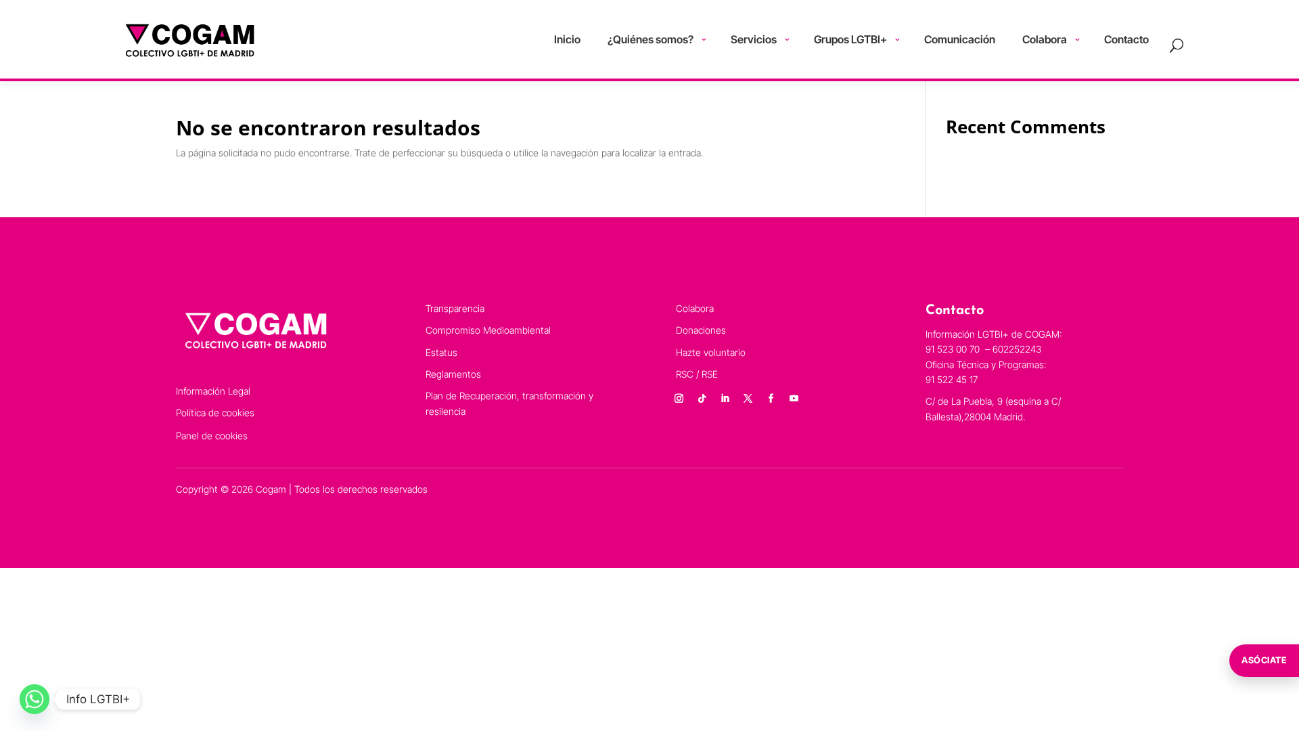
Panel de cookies (212, 435)
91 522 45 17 (952, 379)
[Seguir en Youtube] (794, 398)
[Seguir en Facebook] (771, 398)
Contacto (1126, 39)
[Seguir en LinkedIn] (725, 398)
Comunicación (959, 39)
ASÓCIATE (1264, 660)
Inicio (567, 39)
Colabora (1044, 39)
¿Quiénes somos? (650, 39)
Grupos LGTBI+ (850, 39)
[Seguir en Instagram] (679, 398)
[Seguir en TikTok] (702, 398)
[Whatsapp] (34, 699)
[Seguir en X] (748, 398)
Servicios (754, 39)
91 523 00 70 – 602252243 (985, 349)
